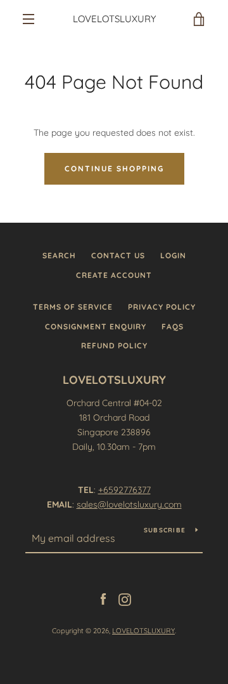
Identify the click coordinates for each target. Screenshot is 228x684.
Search (59, 255)
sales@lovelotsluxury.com (129, 504)
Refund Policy (114, 345)
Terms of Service (73, 307)
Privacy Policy (162, 307)
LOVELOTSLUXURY (114, 19)
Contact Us (118, 255)
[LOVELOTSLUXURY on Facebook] (103, 598)
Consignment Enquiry (95, 326)
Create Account (114, 275)
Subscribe (165, 530)
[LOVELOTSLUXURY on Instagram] (124, 598)
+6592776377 (124, 490)
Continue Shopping (114, 168)
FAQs (173, 326)
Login (173, 255)
